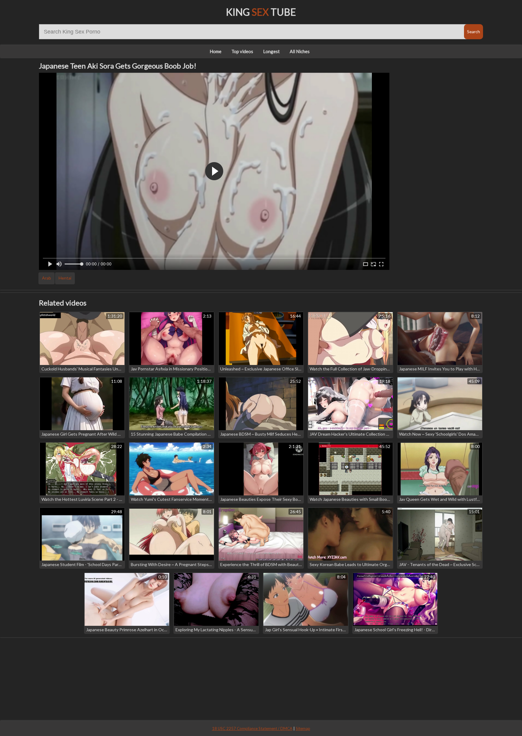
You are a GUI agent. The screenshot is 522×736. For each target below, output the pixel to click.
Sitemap (303, 728)
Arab (46, 277)
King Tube (261, 12)
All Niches (300, 51)
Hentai (65, 277)
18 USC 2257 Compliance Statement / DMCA (252, 728)
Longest (271, 51)
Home (215, 51)
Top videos (242, 51)
